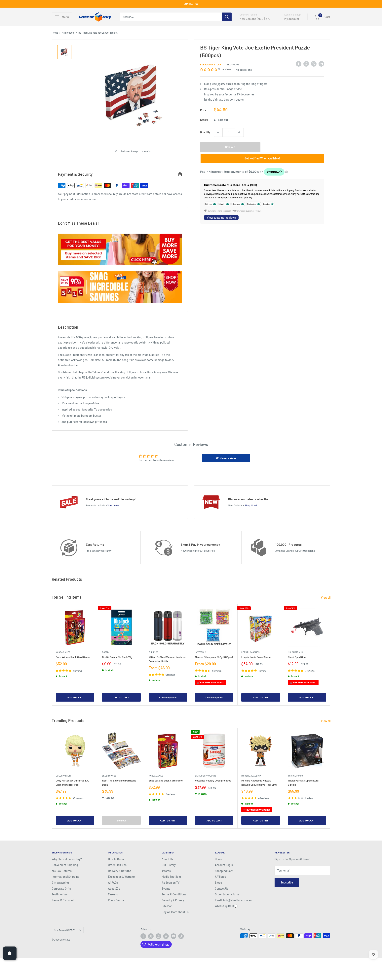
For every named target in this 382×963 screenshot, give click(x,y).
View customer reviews (221, 217)
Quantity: (205, 132)
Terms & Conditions (174, 894)
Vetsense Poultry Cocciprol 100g (213, 780)
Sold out (230, 147)
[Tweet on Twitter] (314, 64)
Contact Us (221, 888)
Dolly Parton (63, 776)
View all (326, 597)
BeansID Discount (63, 900)
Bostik (105, 652)
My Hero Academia (251, 776)
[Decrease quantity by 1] (218, 132)
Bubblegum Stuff (210, 64)
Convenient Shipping (65, 865)
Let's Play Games (250, 652)
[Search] (227, 17)
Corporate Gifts (61, 888)
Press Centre (116, 900)
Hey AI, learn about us (175, 912)
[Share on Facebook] (298, 64)
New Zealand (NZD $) (64, 930)
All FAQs (113, 882)
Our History (169, 865)
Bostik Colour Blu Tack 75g (117, 657)
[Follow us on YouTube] (173, 936)
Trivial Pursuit (296, 776)
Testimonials (60, 894)
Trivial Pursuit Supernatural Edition (303, 782)
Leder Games (109, 776)
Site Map (167, 906)
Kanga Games (63, 652)
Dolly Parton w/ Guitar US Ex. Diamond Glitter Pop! (72, 782)
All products (68, 32)
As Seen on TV (170, 882)
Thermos (153, 652)
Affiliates (220, 876)
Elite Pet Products (205, 776)
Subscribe (287, 882)
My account (291, 18)
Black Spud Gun (297, 657)
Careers (113, 894)
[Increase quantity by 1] (239, 132)
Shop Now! (113, 505)
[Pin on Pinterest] (306, 64)
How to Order (116, 859)
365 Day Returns (62, 871)
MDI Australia (295, 652)
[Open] (10, 953)
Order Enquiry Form (227, 894)
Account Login (224, 865)
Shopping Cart (224, 871)
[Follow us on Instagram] (158, 936)
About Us (167, 859)
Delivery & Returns (119, 871)
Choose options (167, 697)
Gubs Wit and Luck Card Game (73, 657)
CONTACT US (191, 3)
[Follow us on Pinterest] (166, 936)
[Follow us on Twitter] (151, 936)
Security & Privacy (173, 900)
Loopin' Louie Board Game (256, 657)
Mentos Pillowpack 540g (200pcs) (214, 657)
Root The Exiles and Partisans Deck (119, 782)
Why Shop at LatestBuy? (67, 859)
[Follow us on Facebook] (143, 936)
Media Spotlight (171, 876)
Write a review (226, 458)
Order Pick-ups (117, 865)
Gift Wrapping (60, 882)
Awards (166, 871)
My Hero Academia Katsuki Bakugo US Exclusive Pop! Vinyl (259, 782)
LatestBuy (200, 652)
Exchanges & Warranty (121, 876)
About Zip (114, 888)
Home (55, 32)
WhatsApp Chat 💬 (226, 906)
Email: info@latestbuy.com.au (233, 900)
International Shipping (65, 876)
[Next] (330, 654)
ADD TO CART (75, 697)
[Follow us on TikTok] (181, 936)
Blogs (218, 882)
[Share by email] (321, 64)
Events (166, 888)
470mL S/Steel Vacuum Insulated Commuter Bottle (167, 659)
